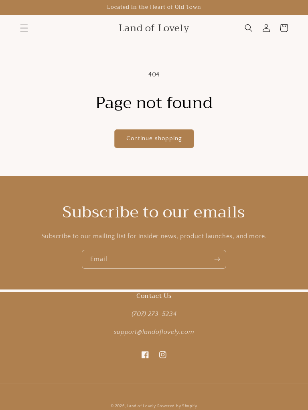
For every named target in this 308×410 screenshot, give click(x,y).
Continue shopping (154, 138)
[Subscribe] (217, 259)
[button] (24, 28)
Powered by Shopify (177, 406)
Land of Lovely (141, 406)
